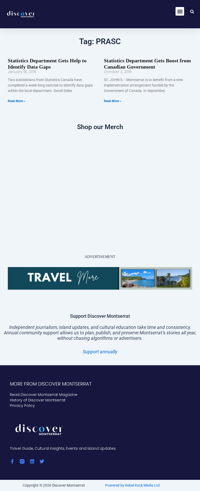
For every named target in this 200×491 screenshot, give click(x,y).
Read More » (16, 101)
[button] (180, 11)
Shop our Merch (100, 127)
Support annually (100, 351)
